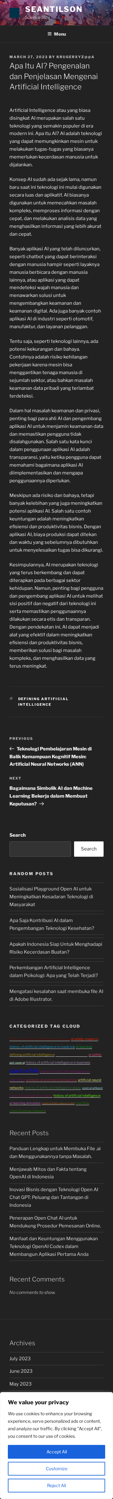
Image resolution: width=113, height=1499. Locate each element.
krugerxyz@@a (75, 57)
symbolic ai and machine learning (51, 1080)
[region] (56, 1445)
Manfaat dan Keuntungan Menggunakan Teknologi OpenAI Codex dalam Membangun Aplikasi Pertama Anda (53, 1246)
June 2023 (21, 1371)
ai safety (95, 1055)
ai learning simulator (25, 1103)
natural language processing (30, 1096)
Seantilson (54, 9)
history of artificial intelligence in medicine (42, 1047)
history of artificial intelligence (76, 1096)
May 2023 (20, 1384)
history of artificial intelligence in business (58, 1062)
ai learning (84, 1047)
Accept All (56, 1451)
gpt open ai (17, 1062)
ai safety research (84, 1039)
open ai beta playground (58, 1103)
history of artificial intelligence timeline (39, 1039)
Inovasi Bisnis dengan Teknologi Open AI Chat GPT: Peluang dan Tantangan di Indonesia (53, 1197)
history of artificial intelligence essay (52, 1088)
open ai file (24, 1070)
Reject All (56, 1485)
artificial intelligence (72, 1055)
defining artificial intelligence (32, 1055)
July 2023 (20, 1358)
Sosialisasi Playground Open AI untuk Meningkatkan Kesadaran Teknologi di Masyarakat (51, 896)
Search (17, 835)
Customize (56, 1468)
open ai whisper (92, 1088)
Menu (60, 34)
